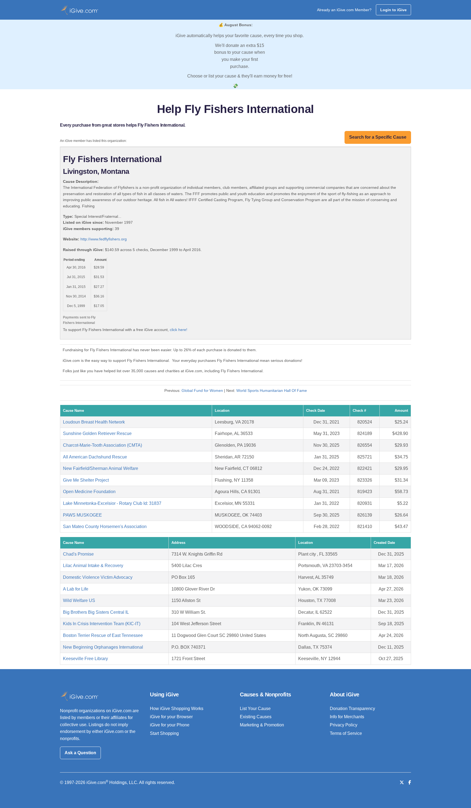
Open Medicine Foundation (89, 491)
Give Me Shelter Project (86, 480)
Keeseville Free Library (85, 658)
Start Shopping (164, 733)
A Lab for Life (75, 589)
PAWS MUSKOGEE (82, 515)
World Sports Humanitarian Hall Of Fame (271, 390)
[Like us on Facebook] (409, 782)
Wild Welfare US (79, 600)
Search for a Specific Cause (377, 137)
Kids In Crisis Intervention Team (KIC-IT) (101, 623)
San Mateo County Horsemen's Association (105, 526)
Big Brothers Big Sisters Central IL (96, 612)
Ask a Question (80, 752)
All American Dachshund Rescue (95, 457)
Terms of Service (346, 733)
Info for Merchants (347, 716)
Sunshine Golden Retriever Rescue (97, 433)
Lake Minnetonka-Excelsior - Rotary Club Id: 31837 (112, 503)
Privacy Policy (343, 725)
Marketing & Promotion (262, 725)
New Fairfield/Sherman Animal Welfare (100, 468)
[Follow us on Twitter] (402, 782)
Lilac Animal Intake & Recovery (93, 565)
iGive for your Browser (171, 716)
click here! (178, 329)
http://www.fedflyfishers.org (103, 239)
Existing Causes (255, 716)
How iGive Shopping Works (176, 708)
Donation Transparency (352, 708)
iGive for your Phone (169, 725)
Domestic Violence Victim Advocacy (97, 577)
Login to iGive (393, 10)
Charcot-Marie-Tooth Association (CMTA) (102, 445)
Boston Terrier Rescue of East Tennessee (103, 635)
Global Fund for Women (202, 390)
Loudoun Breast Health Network (94, 422)
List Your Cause (255, 708)
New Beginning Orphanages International (103, 647)
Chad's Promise (78, 554)
